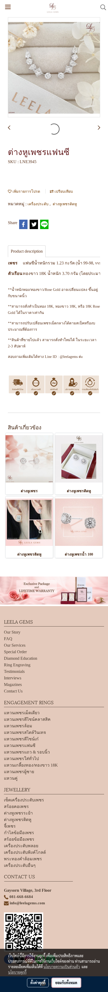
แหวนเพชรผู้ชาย (19, 771)
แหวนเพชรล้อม (18, 726)
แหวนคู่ (11, 778)
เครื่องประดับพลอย (21, 846)
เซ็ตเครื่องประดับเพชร (24, 800)
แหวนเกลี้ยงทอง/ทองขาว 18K (31, 765)
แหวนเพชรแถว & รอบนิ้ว (27, 752)
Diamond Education (20, 658)
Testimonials (14, 671)
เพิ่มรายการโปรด (26, 191)
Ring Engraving (17, 665)
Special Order (15, 652)
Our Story (12, 632)
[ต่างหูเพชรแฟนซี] (54, 68)
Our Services (14, 645)
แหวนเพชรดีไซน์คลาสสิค (27, 719)
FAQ (8, 638)
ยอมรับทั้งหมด (66, 982)
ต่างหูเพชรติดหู (65, 203)
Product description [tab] (27, 251)
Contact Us (13, 691)
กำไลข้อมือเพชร (19, 832)
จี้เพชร (10, 826)
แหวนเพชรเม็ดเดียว (22, 713)
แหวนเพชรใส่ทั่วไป (21, 758)
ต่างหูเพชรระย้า (18, 813)
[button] (101, 7)
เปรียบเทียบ (63, 191)
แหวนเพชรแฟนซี (19, 745)
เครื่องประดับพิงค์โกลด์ (25, 852)
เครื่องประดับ (39, 203)
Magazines (13, 684)
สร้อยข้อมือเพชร (19, 839)
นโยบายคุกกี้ (17, 972)
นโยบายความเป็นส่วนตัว (62, 966)
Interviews (12, 678)
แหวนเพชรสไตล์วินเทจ (25, 732)
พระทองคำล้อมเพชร (23, 859)
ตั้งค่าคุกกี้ (37, 982)
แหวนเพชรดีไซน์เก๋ (21, 739)
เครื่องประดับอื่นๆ (20, 865)
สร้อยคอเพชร (16, 806)
